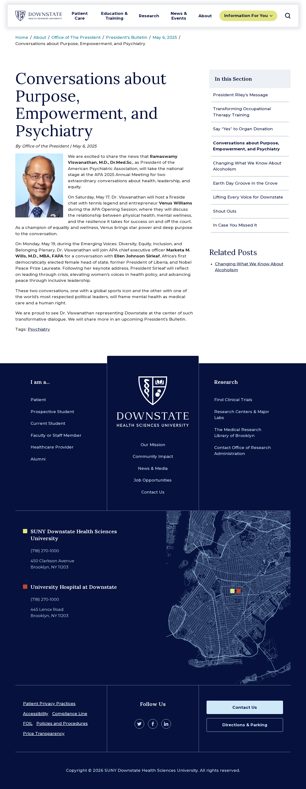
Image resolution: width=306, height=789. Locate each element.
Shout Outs (224, 211)
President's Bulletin (126, 37)
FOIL (28, 723)
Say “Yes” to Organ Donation (243, 128)
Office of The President (76, 37)
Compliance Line (69, 713)
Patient (38, 399)
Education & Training (114, 16)
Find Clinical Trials (233, 399)
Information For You (246, 15)
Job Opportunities (153, 480)
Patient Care (80, 16)
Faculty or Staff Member (56, 435)
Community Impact (153, 456)
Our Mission (153, 444)
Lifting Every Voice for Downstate (248, 197)
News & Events (179, 16)
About (205, 15)
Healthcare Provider (52, 447)
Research (149, 15)
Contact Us (152, 492)
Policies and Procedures (62, 723)
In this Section (233, 78)
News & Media (153, 468)
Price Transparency (44, 733)
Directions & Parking (244, 724)
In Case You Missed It (235, 225)
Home (21, 37)
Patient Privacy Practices (49, 703)
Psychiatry (39, 329)
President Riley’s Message (240, 94)
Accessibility (35, 713)
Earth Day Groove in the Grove (245, 183)
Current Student (48, 423)
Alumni (38, 459)
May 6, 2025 (165, 37)
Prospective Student (52, 411)
